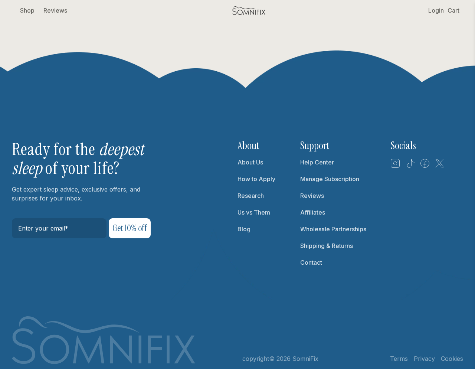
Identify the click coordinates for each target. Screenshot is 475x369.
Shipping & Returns (326, 245)
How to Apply (256, 179)
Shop (27, 10)
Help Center (317, 162)
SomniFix (305, 358)
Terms (399, 358)
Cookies (452, 358)
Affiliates (312, 212)
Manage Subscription (329, 179)
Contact (311, 262)
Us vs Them (254, 212)
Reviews (55, 10)
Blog (244, 229)
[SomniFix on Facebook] (424, 166)
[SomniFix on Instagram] (395, 166)
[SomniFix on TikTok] (410, 166)
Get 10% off (129, 228)
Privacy (424, 358)
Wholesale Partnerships (333, 229)
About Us (250, 162)
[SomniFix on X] (439, 166)
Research (251, 195)
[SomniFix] (249, 10)
